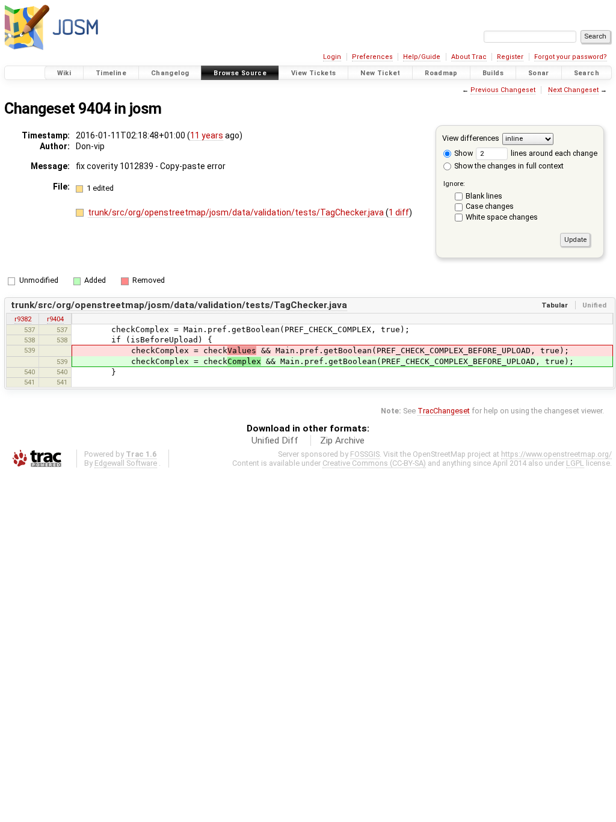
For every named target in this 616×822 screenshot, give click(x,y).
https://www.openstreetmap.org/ (556, 454)
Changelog (170, 73)
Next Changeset (573, 90)
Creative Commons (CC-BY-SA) (374, 463)
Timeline (111, 73)
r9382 (22, 319)
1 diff (399, 212)
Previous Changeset (502, 90)
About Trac (469, 57)
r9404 (55, 319)
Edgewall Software (125, 463)
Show (462, 153)
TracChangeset (443, 410)
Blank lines (484, 195)
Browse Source (240, 73)
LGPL (575, 463)
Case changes (490, 206)
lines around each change (553, 153)
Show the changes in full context (508, 165)
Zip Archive (342, 440)
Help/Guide (421, 57)
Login (332, 57)
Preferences (372, 57)
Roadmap (441, 73)
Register (510, 57)
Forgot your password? (570, 57)
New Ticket (380, 73)
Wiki (64, 73)
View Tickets (313, 73)
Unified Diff (274, 440)
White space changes (502, 216)
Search (586, 73)
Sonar (538, 73)
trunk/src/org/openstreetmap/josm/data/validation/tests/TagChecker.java (237, 212)
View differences (470, 138)
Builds (493, 73)
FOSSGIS (365, 454)
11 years (206, 135)
